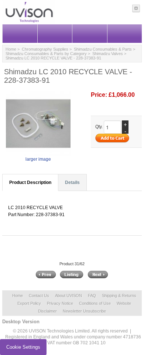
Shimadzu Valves (107, 53)
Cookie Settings (23, 347)
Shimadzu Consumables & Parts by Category (46, 53)
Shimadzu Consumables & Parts (103, 49)
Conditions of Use (95, 303)
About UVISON (68, 295)
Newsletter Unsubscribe (84, 311)
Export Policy (29, 303)
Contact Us (39, 295)
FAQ (92, 295)
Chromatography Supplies (45, 49)
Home (11, 49)
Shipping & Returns (119, 295)
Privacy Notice (60, 303)
